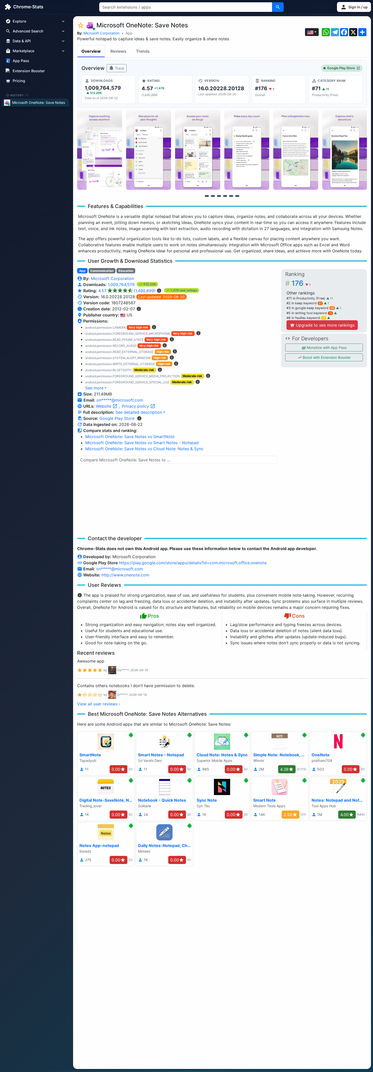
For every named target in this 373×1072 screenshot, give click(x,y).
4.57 (127, 290)
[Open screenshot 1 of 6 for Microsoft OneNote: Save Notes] (99, 150)
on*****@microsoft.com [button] (119, 400)
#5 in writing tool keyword (309, 313)
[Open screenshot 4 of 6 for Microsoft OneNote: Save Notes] (246, 150)
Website (104, 406)
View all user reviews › (98, 703)
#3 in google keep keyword (310, 308)
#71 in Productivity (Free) (306, 298)
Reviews (118, 51)
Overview (91, 51)
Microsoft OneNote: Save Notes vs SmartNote (129, 436)
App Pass (21, 61)
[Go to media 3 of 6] (219, 196)
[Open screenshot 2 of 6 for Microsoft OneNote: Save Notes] (148, 150)
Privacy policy (136, 406)
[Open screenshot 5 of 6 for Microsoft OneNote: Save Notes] (295, 150)
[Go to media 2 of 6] (213, 196)
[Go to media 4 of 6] (225, 196)
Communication (101, 271)
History (19, 95)
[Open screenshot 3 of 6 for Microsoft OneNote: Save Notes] (197, 150)
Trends (143, 51)
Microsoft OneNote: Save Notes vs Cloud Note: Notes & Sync (144, 448)
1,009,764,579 (122, 284)
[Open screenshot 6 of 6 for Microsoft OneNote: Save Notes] (344, 150)
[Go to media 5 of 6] (231, 196)
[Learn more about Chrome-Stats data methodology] (139, 418)
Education (125, 271)
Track (119, 68)
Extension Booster (29, 71)
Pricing (19, 81)
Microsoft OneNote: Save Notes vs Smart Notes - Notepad (142, 442)
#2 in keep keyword (304, 303)
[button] (354, 7)
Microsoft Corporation (101, 33)
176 (301, 283)
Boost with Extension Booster (326, 357)
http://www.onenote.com (125, 574)
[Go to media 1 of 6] (207, 196)
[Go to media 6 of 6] (237, 196)
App (129, 33)
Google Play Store (341, 68)
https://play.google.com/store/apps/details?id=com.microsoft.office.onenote (192, 562)
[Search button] (278, 7)
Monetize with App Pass (326, 347)
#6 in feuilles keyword (305, 318)
